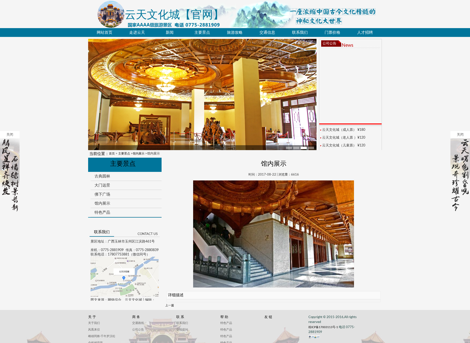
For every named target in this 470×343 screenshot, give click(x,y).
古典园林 (102, 176)
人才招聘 (365, 32)
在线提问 (182, 329)
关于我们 (94, 322)
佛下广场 (102, 194)
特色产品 (102, 212)
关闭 (9, 134)
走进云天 (137, 32)
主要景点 (202, 32)
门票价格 (332, 32)
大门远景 (102, 185)
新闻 (170, 32)
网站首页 (104, 32)
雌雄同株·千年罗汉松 (101, 336)
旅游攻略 (235, 32)
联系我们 (300, 32)
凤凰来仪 (94, 329)
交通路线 (138, 322)
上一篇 (169, 305)
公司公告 (329, 43)
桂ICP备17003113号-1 (323, 327)
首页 (112, 153)
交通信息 (267, 32)
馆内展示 (138, 153)
